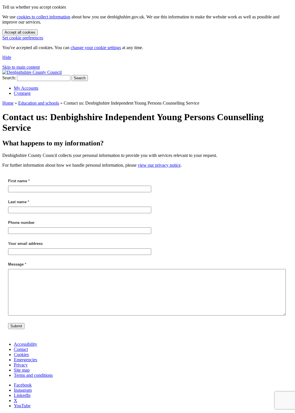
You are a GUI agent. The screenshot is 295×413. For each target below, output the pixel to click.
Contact (21, 349)
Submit (16, 326)
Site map (22, 370)
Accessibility (25, 344)
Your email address (25, 243)
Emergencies (25, 359)
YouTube (22, 405)
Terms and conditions (33, 375)
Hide (6, 57)
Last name (18, 202)
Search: (9, 77)
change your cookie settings (96, 47)
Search (80, 78)
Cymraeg (22, 93)
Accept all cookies (20, 32)
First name (19, 181)
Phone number (21, 222)
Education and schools (38, 103)
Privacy (21, 364)
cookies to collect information (43, 16)
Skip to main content (21, 67)
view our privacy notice (159, 165)
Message (17, 264)
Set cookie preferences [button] (22, 37)
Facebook (23, 385)
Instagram (23, 390)
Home (8, 103)
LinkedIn (22, 395)
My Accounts (26, 88)
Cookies (21, 354)
